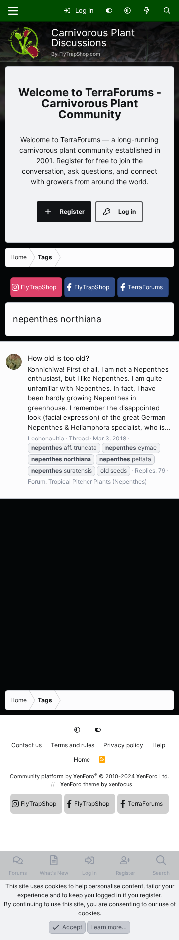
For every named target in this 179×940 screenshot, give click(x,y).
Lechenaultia (46, 438)
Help (158, 745)
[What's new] (147, 11)
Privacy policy (123, 745)
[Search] (167, 11)
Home (82, 759)
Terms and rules (72, 745)
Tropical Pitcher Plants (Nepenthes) (97, 481)
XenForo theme (79, 784)
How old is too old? (58, 358)
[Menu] (13, 10)
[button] (127, 11)
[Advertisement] (89, 593)
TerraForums (145, 287)
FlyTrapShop (38, 287)
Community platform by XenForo (89, 776)
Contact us (26, 745)
